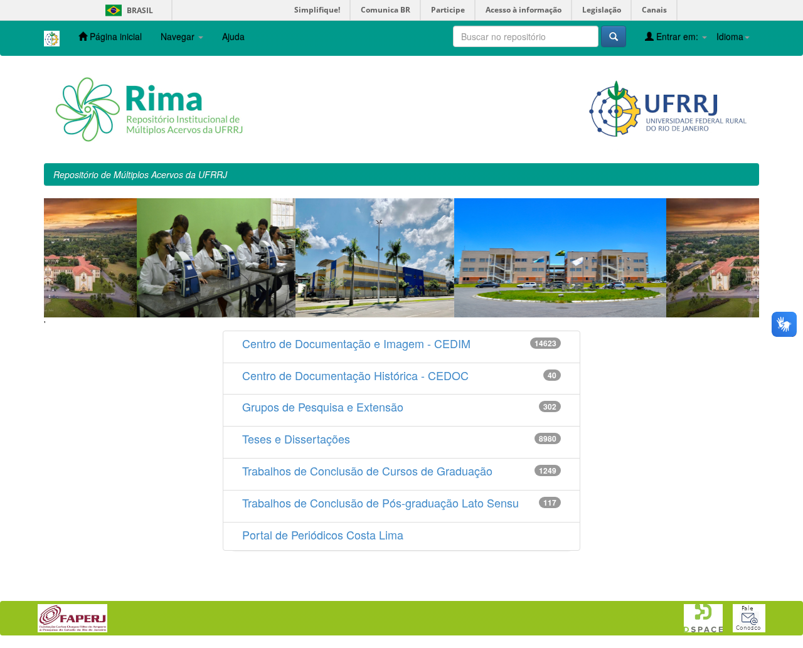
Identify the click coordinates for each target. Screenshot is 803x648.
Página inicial (114, 36)
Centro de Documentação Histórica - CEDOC (355, 375)
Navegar (179, 36)
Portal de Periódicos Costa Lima (322, 534)
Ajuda (233, 36)
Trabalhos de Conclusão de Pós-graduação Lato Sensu (380, 502)
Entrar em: (677, 36)
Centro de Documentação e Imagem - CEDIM (356, 343)
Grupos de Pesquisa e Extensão (322, 406)
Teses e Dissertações (296, 438)
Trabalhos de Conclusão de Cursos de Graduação (367, 470)
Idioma (729, 36)
